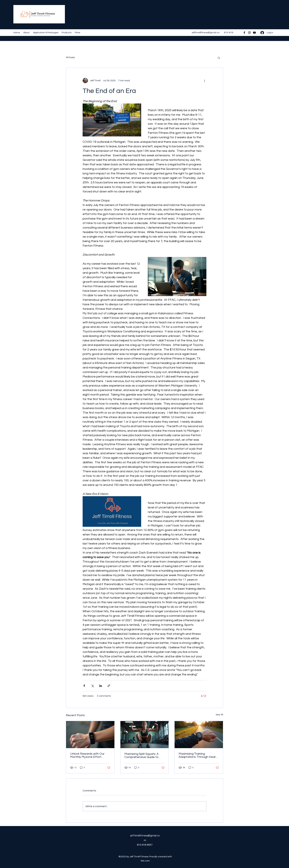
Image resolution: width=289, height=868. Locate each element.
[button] (218, 57)
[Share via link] (108, 685)
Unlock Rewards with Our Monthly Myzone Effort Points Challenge (87, 755)
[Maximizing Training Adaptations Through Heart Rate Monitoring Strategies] (199, 734)
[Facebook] (244, 32)
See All (219, 715)
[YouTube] (254, 32)
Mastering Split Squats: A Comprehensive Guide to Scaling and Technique (141, 755)
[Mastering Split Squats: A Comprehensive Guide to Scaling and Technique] (144, 734)
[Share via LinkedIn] (100, 685)
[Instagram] (249, 32)
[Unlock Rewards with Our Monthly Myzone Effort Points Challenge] (90, 734)
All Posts (70, 57)
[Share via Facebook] (84, 685)
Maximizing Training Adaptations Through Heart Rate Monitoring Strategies (198, 755)
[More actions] (204, 81)
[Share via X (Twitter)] (92, 685)
